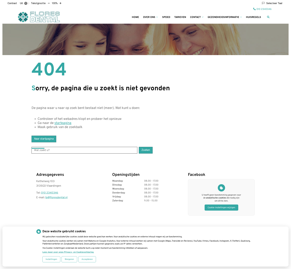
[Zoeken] (268, 17)
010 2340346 (49, 193)
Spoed (166, 17)
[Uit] (26, 3)
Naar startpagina (44, 139)
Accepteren (87, 259)
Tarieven (180, 17)
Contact (195, 17)
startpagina (62, 123)
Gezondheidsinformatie (223, 17)
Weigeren (69, 259)
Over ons (149, 17)
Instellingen (51, 259)
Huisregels (253, 17)
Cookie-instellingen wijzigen (221, 207)
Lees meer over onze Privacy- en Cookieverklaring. (68, 252)
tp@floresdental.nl (56, 197)
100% (55, 3)
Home (135, 17)
